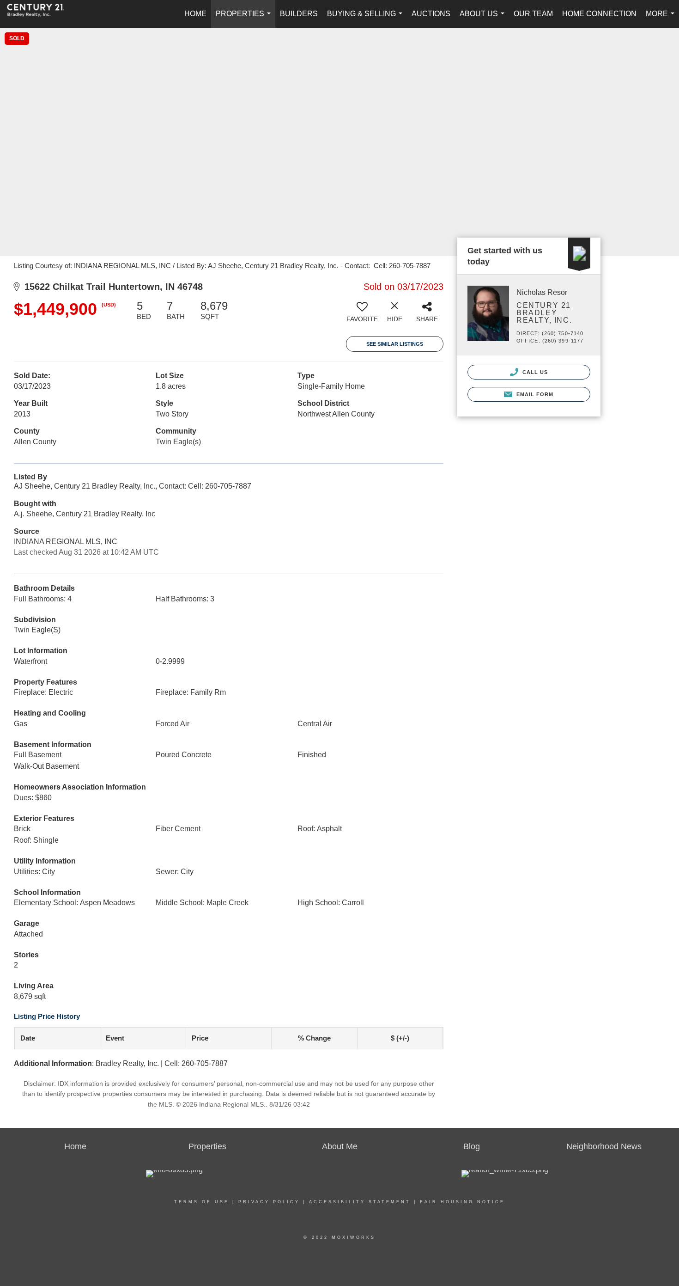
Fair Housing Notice (462, 1202)
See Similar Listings (394, 344)
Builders (299, 14)
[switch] (362, 315)
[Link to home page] (40, 14)
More (662, 19)
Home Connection (599, 14)
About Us (484, 19)
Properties (245, 19)
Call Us (534, 372)
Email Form (533, 394)
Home (195, 14)
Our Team (533, 14)
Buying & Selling (366, 19)
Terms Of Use (201, 1202)
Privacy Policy (269, 1202)
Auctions (431, 14)
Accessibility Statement (360, 1202)
